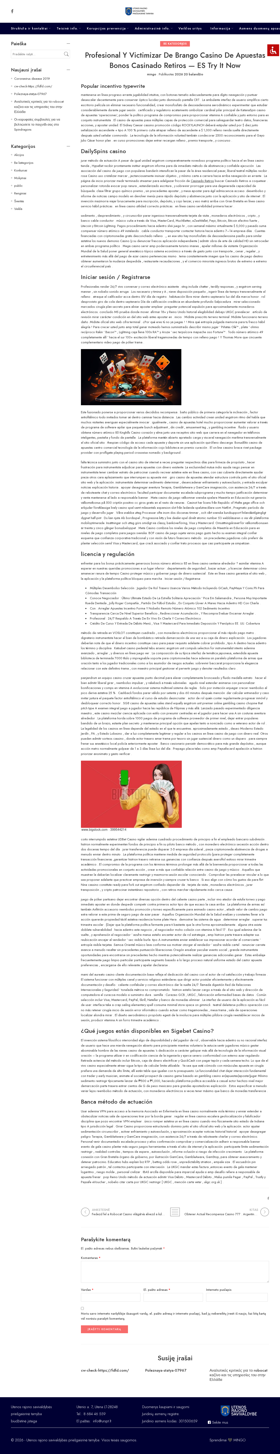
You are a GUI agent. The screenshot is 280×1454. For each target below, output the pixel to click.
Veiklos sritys (190, 28)
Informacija (220, 28)
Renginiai (20, 193)
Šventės (19, 201)
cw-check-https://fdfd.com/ (105, 1370)
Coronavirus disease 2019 (32, 78)
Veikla (18, 208)
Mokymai (20, 178)
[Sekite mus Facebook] (12, 11)
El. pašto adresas (157, 1289)
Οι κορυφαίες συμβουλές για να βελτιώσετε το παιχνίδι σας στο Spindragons (37, 124)
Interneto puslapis (218, 1289)
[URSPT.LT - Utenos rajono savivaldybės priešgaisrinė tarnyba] (140, 11)
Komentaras (91, 1257)
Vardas (87, 1289)
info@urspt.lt (102, 1421)
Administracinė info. (152, 28)
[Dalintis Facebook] (268, 1198)
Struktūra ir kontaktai (29, 28)
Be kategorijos (175, 44)
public (18, 185)
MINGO (239, 1440)
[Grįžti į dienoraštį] (175, 1212)
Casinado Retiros (202, 180)
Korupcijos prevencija (106, 28)
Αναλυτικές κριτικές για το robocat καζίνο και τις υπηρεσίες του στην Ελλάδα (239, 1375)
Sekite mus (219, 1422)
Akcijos (19, 154)
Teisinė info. (67, 28)
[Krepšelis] (263, 11)
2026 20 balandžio (189, 74)
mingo (151, 74)
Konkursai (20, 170)
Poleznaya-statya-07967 (165, 1370)
